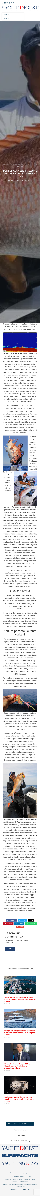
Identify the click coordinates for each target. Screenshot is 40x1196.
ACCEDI (6, 14)
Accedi (10, 948)
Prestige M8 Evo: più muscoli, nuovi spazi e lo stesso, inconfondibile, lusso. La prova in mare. (20, 1032)
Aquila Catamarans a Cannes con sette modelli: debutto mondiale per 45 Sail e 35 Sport (19, 1099)
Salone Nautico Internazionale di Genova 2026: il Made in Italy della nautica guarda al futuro (20, 999)
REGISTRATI (7, 18)
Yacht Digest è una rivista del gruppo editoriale (20, 1173)
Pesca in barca (25, 165)
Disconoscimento (20, 1130)
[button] (11, 920)
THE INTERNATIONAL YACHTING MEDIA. (20, 1176)
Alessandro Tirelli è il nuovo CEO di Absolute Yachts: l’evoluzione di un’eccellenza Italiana (17, 1066)
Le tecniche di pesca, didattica (12, 165)
